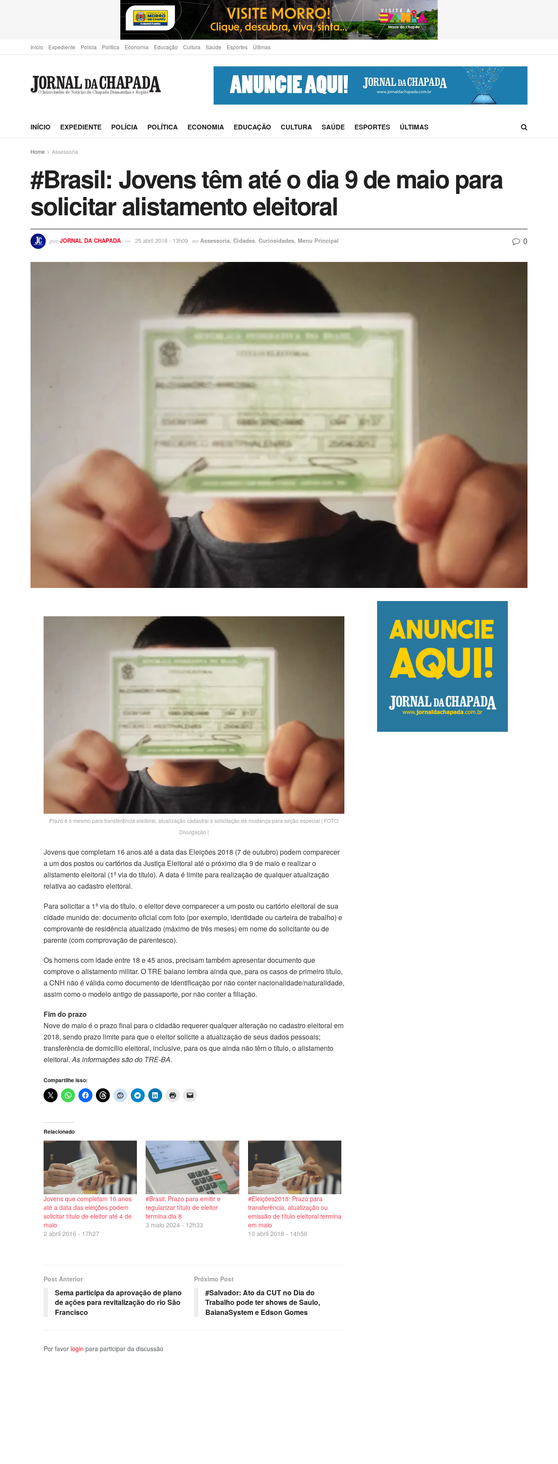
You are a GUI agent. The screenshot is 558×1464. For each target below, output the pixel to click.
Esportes (237, 47)
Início (37, 47)
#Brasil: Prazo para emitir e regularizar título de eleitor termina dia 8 (183, 1207)
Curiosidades (276, 240)
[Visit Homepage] (96, 85)
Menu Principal (318, 240)
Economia (137, 47)
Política (110, 47)
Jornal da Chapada (90, 240)
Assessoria (65, 151)
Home (38, 151)
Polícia (89, 47)
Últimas (262, 47)
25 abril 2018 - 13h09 (161, 240)
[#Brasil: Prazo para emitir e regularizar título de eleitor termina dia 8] (192, 1167)
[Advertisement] (452, 1097)
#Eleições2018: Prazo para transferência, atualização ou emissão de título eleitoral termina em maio (294, 1211)
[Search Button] (524, 127)
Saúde (213, 47)
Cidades (244, 240)
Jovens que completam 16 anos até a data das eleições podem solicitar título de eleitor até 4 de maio (88, 1211)
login (77, 1348)
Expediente (61, 47)
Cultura (192, 47)
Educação (166, 47)
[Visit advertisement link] (279, 20)
